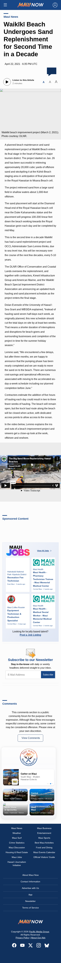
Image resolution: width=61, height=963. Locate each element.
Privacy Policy (22, 937)
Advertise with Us (30, 888)
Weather (17, 833)
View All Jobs (43, 551)
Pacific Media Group (39, 931)
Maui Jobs (17, 857)
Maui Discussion (17, 847)
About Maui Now (30, 875)
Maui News (11, 16)
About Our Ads (38, 937)
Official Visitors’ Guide (44, 857)
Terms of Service (30, 907)
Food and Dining (44, 847)
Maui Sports (44, 838)
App (30, 894)
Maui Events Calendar (44, 852)
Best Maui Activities (44, 842)
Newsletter (30, 901)
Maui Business (44, 828)
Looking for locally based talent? (30, 633)
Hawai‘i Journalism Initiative (17, 863)
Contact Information (30, 881)
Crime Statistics (16, 842)
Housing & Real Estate (17, 852)
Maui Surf (17, 838)
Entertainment (44, 833)
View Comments (31, 738)
